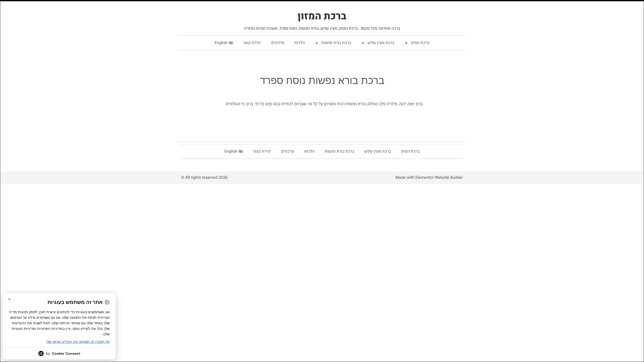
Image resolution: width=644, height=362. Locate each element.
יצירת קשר (252, 43)
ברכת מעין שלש (381, 43)
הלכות (299, 43)
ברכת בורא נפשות (336, 43)
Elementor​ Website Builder (439, 177)
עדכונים (277, 43)
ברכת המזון (322, 16)
